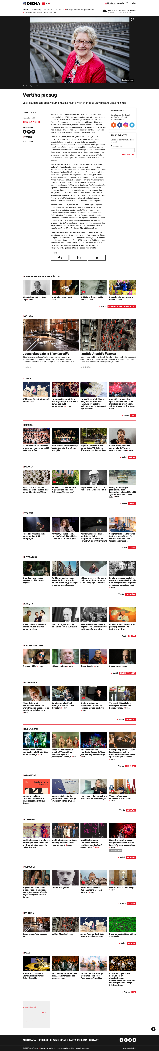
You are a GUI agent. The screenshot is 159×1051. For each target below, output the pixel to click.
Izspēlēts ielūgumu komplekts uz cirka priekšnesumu (91, 843)
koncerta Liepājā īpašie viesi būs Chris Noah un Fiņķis (65, 447)
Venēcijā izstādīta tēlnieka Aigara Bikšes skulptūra (64, 489)
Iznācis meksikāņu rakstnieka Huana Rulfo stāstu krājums (35, 799)
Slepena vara (118, 666)
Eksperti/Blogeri (31, 122)
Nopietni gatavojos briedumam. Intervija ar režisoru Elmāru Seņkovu (92, 706)
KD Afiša (29, 913)
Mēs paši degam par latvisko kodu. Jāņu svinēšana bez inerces (64, 975)
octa (44, 1012)
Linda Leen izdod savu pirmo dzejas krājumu (93, 797)
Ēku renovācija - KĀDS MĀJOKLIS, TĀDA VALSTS (48, 10)
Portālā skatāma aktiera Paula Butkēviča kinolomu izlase (34, 626)
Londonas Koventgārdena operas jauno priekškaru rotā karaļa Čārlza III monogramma (65, 402)
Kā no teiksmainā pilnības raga (34, 298)
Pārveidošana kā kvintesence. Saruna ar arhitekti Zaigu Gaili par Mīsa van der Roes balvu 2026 (36, 708)
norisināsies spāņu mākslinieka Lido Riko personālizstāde (36, 489)
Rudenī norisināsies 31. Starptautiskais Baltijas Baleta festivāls (33, 975)
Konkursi (29, 819)
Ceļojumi (29, 867)
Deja (27, 952)
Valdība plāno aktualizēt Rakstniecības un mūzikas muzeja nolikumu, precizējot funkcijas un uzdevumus (65, 581)
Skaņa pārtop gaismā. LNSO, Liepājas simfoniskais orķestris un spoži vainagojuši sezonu (122, 754)
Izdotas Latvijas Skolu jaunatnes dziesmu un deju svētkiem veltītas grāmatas (64, 798)
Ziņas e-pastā (68, 1040)
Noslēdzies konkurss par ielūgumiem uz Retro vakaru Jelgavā (64, 842)
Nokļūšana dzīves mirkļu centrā (91, 298)
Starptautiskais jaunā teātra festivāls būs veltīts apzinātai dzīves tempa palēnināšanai (122, 537)
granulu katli (29, 1021)
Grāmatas (30, 775)
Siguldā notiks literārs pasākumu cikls (33, 580)
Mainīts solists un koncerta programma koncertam (36, 447)
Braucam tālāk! (33, 666)
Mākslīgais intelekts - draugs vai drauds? (80, 10)
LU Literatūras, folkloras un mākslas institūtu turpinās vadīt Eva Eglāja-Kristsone (93, 580)
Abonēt (120, 3)
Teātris (28, 513)
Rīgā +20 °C (112, 10)
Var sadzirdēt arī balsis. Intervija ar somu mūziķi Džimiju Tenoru (120, 705)
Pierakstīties (128, 155)
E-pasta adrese (117, 146)
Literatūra (30, 557)
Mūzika (28, 425)
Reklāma (82, 1040)
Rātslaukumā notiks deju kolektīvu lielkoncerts (91, 975)
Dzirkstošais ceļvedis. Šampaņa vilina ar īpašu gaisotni (91, 889)
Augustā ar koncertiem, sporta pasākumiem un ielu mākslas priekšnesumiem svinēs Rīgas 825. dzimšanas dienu (122, 404)
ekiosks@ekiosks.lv (129, 1048)
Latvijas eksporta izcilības (33, 12)
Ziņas (27, 378)
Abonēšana (29, 1040)
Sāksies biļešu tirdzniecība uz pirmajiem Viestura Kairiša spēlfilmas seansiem (93, 626)
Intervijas (30, 682)
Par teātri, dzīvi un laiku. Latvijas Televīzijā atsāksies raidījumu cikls (64, 536)
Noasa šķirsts (89, 666)
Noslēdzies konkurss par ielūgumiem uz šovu (122, 843)
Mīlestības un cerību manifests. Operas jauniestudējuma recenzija (92, 753)
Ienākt (133, 3)
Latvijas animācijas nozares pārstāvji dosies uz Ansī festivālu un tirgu (122, 626)
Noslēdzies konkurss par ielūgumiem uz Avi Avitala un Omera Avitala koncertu (36, 843)
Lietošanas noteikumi (47, 1048)
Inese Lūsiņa (29, 112)
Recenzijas (31, 729)
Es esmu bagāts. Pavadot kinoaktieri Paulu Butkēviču (64, 625)
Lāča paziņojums (62, 666)
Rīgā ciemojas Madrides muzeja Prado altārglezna (35, 892)
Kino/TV (28, 603)
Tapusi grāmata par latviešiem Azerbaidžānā (120, 798)
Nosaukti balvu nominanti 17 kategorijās (34, 536)
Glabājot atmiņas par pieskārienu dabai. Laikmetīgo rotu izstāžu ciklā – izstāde (122, 492)
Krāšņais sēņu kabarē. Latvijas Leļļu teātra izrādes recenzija (35, 752)
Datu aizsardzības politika (65, 1048)
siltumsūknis (41, 1022)
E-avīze (54, 1040)
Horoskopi (43, 1040)
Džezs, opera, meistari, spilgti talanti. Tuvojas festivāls (121, 447)
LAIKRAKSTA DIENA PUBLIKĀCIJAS (42, 276)
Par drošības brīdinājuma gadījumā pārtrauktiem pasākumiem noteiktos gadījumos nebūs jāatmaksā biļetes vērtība (93, 404)
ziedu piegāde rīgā (29, 1007)
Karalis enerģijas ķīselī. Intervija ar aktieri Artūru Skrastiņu (63, 705)
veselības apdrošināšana (34, 1015)
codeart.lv (86, 1048)
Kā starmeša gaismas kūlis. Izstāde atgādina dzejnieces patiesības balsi (122, 582)
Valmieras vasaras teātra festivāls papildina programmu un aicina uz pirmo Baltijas (93, 537)
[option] (79, 53)
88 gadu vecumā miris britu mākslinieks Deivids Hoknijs (93, 488)
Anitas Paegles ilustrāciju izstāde (92, 935)
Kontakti (93, 1040)
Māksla (28, 466)
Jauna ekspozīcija (46, 354)
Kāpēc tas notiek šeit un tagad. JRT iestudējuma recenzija (64, 753)
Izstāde (98, 354)
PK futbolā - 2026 (50, 12)
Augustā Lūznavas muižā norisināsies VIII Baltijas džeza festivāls (93, 447)
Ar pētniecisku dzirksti (62, 298)
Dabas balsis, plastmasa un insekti (121, 298)
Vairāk (104, 306)
